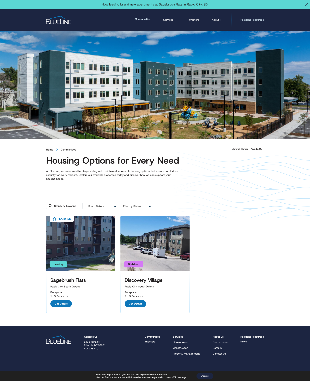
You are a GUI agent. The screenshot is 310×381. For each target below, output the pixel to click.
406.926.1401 (92, 348)
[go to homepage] (58, 20)
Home (49, 149)
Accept (204, 375)
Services (168, 19)
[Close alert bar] (307, 4)
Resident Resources (252, 19)
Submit (50, 205)
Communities (142, 19)
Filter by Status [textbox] (132, 206)
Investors (193, 19)
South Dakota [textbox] (96, 206)
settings (182, 377)
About (215, 19)
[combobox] (101, 206)
